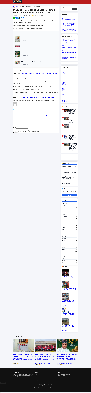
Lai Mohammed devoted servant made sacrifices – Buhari (38, 97)
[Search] (77, 1)
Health (63, 83)
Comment (15, 126)
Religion (63, 96)
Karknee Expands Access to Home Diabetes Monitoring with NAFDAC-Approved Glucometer (73, 137)
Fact (62, 78)
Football (63, 82)
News (52, 1)
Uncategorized (64, 101)
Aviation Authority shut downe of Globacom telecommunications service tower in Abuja (69, 44)
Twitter (3, 383)
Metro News (64, 89)
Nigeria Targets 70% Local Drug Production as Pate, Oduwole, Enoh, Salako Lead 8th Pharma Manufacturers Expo (69, 30)
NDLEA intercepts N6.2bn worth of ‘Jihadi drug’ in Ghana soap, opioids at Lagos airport (36, 38)
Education (59, 1)
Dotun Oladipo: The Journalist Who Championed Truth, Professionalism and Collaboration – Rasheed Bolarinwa (69, 23)
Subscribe (69, 195)
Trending (63, 100)
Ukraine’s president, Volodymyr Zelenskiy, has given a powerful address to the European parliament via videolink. (69, 177)
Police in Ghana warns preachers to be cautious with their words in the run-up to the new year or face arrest (69, 182)
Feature (63, 79)
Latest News (64, 88)
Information (64, 84)
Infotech (63, 85)
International (64, 236)
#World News (64, 203)
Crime (56, 1)
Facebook (1, 383)
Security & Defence (72, 1)
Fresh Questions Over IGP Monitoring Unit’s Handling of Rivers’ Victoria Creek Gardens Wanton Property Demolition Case (73, 146)
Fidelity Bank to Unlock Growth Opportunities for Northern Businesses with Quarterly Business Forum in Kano (69, 26)
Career (63, 71)
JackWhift (63, 47)
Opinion (63, 94)
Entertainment (65, 1)
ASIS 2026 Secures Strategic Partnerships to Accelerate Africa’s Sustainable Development (73, 111)
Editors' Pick (64, 73)
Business (63, 70)
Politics (49, 1)
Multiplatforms (47, 385)
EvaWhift (63, 42)
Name (14, 127)
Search (63, 7)
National (63, 90)
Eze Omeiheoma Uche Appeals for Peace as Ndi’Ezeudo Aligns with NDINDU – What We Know (68, 39)
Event (63, 77)
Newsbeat (63, 93)
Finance (63, 225)
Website (14, 130)
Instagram (5, 383)
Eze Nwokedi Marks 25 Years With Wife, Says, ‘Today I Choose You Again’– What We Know (73, 119)
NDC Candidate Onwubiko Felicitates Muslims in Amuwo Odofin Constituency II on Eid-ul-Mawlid (38, 53)
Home (14, 6)
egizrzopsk (64, 52)
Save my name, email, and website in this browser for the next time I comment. (27, 131)
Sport (63, 99)
